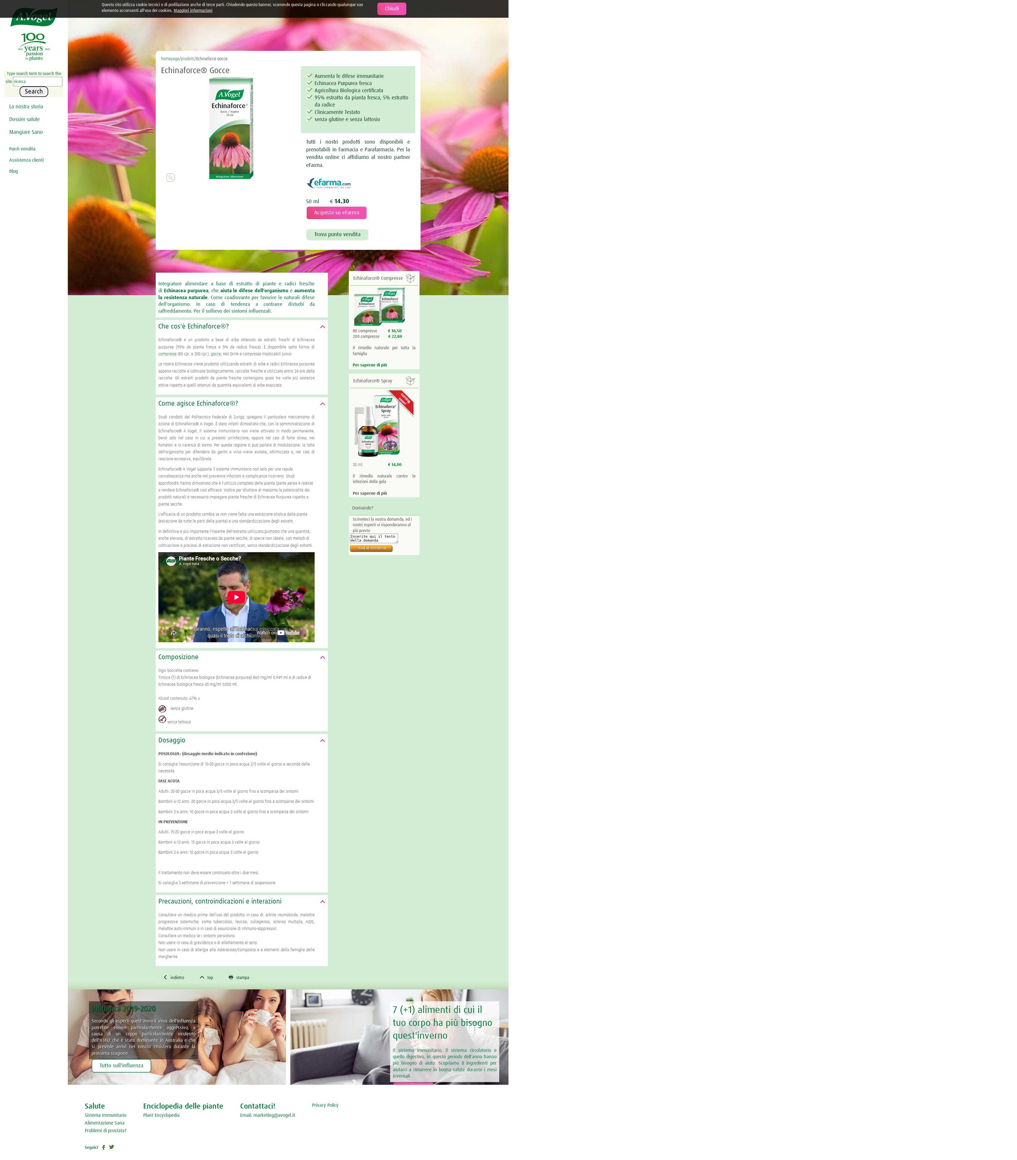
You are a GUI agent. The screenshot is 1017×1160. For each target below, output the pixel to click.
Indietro (173, 977)
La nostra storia (26, 106)
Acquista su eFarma (336, 213)
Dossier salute (24, 119)
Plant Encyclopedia (161, 1115)
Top (206, 977)
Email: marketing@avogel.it (267, 1115)
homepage (170, 59)
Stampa (239, 977)
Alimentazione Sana (104, 1123)
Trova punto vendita (337, 234)
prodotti (187, 59)
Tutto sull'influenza (121, 1066)
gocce (216, 354)
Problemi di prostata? (105, 1130)
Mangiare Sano (26, 132)
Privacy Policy (325, 1105)
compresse (167, 354)
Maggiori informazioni (193, 10)
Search (34, 91)
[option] (231, 128)
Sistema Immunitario (105, 1115)
